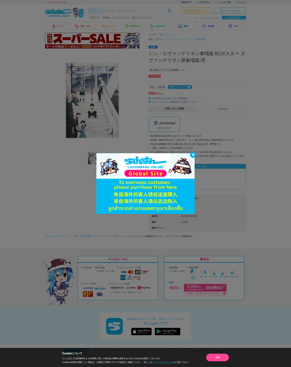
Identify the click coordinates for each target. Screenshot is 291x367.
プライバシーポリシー (163, 362)
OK (218, 357)
